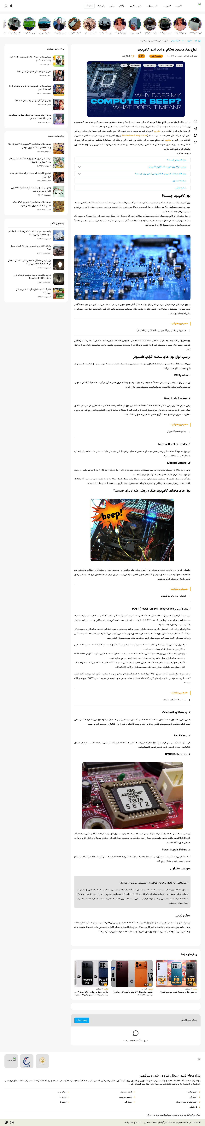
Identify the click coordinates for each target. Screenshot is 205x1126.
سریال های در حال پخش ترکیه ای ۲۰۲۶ (34, 71)
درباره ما (63, 1097)
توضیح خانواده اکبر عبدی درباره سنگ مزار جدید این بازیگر (30, 175)
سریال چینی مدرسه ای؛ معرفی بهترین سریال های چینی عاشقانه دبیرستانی (29, 116)
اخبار (180, 5)
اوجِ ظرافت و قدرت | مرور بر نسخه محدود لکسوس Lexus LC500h (104, 33)
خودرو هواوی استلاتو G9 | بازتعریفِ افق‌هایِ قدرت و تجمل (165, 33)
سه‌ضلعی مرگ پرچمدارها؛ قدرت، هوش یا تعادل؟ (178, 992)
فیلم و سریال (153, 5)
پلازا (196, 41)
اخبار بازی (193, 1097)
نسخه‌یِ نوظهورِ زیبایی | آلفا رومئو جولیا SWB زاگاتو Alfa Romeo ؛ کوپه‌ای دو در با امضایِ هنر (44, 33)
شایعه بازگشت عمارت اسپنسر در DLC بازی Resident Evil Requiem (32, 276)
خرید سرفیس (178, 1115)
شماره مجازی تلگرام (193, 1115)
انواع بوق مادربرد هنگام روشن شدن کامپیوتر (154, 41)
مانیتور (168, 140)
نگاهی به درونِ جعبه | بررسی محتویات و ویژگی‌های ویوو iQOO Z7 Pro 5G (135, 33)
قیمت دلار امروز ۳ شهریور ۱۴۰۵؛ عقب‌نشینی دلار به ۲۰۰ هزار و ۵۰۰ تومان (30, 160)
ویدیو (112, 5)
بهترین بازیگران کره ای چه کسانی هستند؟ (33, 100)
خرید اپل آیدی (166, 1115)
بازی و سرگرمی (135, 5)
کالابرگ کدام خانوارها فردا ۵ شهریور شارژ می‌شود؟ (33, 291)
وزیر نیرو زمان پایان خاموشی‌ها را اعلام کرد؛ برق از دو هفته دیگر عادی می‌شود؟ (29, 262)
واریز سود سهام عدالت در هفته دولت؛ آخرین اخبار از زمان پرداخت (31, 189)
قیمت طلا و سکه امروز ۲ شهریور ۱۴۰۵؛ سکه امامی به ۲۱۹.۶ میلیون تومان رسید (32, 204)
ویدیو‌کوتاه (101, 5)
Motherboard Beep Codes (134, 135)
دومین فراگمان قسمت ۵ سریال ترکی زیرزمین (180, 33)
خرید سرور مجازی (153, 1115)
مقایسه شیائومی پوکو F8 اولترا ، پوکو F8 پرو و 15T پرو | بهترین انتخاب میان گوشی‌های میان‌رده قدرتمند (88, 993)
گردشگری (193, 1107)
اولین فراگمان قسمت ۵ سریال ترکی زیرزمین (120, 33)
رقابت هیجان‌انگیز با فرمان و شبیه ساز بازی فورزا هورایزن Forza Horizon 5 (150, 33)
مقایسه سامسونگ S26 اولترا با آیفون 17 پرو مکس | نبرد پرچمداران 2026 (133, 993)
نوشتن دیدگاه (82, 1020)
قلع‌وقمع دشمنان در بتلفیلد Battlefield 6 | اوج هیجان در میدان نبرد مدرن (89, 33)
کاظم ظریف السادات (190, 56)
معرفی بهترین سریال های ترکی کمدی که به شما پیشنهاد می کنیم (30, 58)
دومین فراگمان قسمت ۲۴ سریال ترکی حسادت (59, 33)
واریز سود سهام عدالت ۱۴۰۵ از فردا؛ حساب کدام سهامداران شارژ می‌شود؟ (30, 233)
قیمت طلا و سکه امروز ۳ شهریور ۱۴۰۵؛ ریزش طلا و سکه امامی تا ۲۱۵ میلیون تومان (29, 146)
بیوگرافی (122, 5)
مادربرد (156, 131)
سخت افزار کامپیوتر (177, 41)
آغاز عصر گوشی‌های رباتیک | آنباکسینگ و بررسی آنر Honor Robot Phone (14, 33)
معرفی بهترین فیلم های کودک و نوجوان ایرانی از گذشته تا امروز (30, 87)
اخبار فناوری (192, 1092)
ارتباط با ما (62, 1092)
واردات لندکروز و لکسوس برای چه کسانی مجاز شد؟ (31, 247)
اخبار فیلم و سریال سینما (186, 1102)
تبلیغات (89, 5)
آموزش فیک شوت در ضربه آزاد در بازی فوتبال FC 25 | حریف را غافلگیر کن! (29, 33)
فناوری (168, 5)
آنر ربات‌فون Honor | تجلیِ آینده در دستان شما (195, 33)
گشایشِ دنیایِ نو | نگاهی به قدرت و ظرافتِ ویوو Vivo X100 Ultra (74, 33)
